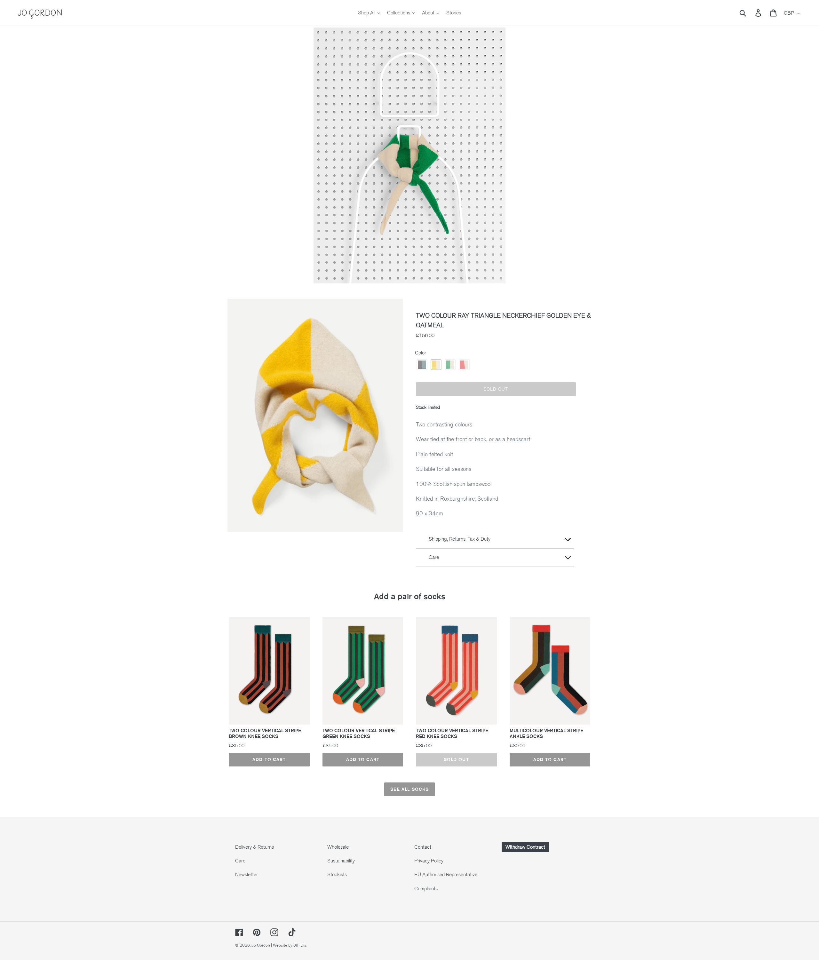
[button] (422, 364)
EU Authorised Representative (445, 874)
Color (420, 353)
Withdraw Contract (525, 847)
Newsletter (246, 874)
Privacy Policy (428, 861)
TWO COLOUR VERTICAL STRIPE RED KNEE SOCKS (452, 733)
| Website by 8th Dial (289, 945)
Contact (422, 847)
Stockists (337, 874)
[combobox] (750, 13)
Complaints (426, 888)
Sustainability (341, 861)
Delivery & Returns (254, 847)
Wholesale (338, 847)
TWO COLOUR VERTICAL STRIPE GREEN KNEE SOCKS (358, 733)
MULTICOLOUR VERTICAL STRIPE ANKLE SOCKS (546, 733)
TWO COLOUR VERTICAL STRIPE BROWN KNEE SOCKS (265, 733)
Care (240, 861)
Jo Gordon (260, 945)
